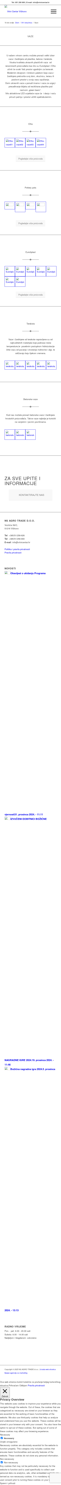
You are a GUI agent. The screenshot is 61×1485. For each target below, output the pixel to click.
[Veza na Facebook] (49, 1376)
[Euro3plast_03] (30, 271)
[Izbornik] (51, 11)
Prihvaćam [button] (14, 1385)
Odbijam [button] (23, 1385)
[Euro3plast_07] (20, 281)
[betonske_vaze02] (10, 434)
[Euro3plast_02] (20, 271)
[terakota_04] (41, 365)
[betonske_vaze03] (30, 434)
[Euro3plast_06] (10, 281)
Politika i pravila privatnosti (17, 549)
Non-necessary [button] (7, 1458)
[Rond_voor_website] (20, 207)
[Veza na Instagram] (54, 1376)
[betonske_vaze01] (20, 434)
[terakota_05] (51, 365)
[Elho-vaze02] (20, 142)
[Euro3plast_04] (41, 271)
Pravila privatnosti (13, 552)
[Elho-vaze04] (41, 142)
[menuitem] (44, 11)
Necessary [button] (5, 1434)
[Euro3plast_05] (51, 271)
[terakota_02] (20, 365)
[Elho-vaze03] (30, 142)
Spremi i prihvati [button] (7, 1483)
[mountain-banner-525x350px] (30, 205)
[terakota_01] (10, 365)
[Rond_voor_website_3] (41, 207)
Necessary (9, 1438)
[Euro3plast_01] (10, 271)
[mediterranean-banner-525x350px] (10, 205)
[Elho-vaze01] (10, 142)
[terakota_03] (30, 365)
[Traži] (44, 11)
